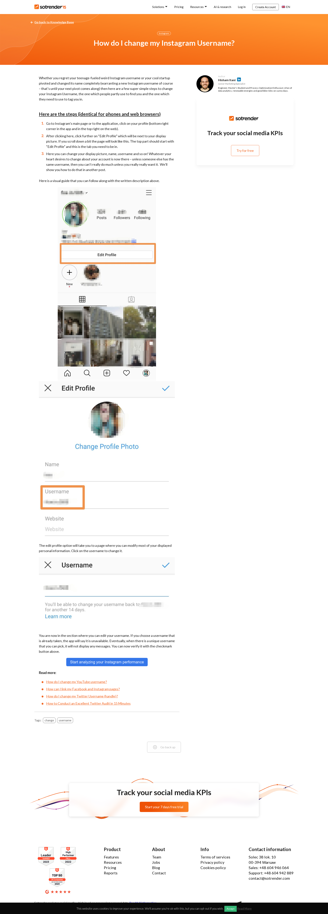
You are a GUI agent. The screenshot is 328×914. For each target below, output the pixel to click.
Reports (110, 873)
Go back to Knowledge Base (54, 22)
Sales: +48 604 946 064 (269, 867)
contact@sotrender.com (269, 878)
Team (156, 857)
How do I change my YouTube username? (76, 682)
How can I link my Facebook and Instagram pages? (83, 689)
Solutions (158, 7)
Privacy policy (212, 862)
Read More (244, 908)
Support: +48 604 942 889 (271, 873)
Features (111, 857)
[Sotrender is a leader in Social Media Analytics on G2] (47, 856)
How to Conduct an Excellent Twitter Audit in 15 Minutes (88, 703)
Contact (159, 873)
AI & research (222, 7)
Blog (156, 867)
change (49, 720)
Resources (197, 7)
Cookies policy (213, 867)
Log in (242, 7)
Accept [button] (230, 908)
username (65, 720)
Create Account (265, 7)
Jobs (156, 862)
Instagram (164, 33)
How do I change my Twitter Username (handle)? (82, 696)
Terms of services (215, 857)
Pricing (179, 7)
